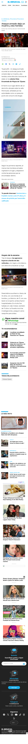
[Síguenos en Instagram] (12, 715)
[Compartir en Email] (16, 64)
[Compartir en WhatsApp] (3, 64)
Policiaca (13, 19)
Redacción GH (6, 56)
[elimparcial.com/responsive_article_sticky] (27, 733)
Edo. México (16, 5)
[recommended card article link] (5, 185)
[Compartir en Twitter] (9, 64)
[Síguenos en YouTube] (16, 714)
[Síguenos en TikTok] (20, 715)
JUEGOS (4, 5)
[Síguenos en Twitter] (8, 715)
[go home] (14, 729)
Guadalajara (24, 5)
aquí (16, 324)
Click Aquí (14, 687)
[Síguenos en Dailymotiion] (14, 718)
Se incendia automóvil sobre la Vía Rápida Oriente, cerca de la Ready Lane (17, 355)
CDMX (9, 5)
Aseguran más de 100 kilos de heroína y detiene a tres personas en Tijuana (18, 365)
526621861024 (14, 680)
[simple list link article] (14, 423)
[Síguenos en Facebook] (4, 715)
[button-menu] (2, 2)
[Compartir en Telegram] (13, 64)
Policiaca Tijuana (7, 379)
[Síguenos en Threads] (24, 715)
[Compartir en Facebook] (6, 64)
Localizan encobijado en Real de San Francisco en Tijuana (17, 334)
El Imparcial (5, 19)
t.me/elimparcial (14, 703)
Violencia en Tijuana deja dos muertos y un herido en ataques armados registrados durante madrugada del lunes (18, 346)
